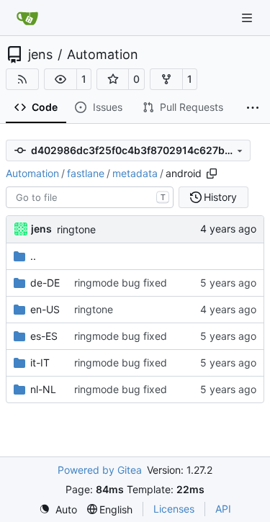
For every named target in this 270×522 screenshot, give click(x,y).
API (223, 509)
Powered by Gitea (100, 470)
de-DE (45, 282)
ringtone (76, 229)
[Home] (27, 18)
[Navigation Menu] (248, 18)
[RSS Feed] (22, 79)
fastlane (85, 173)
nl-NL (43, 389)
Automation (102, 55)
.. (33, 256)
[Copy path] (212, 173)
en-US (45, 309)
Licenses (173, 509)
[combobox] (90, 197)
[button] (60, 79)
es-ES (44, 336)
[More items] (252, 108)
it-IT (40, 362)
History (220, 197)
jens (40, 55)
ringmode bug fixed (120, 282)
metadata (135, 173)
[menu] (58, 509)
